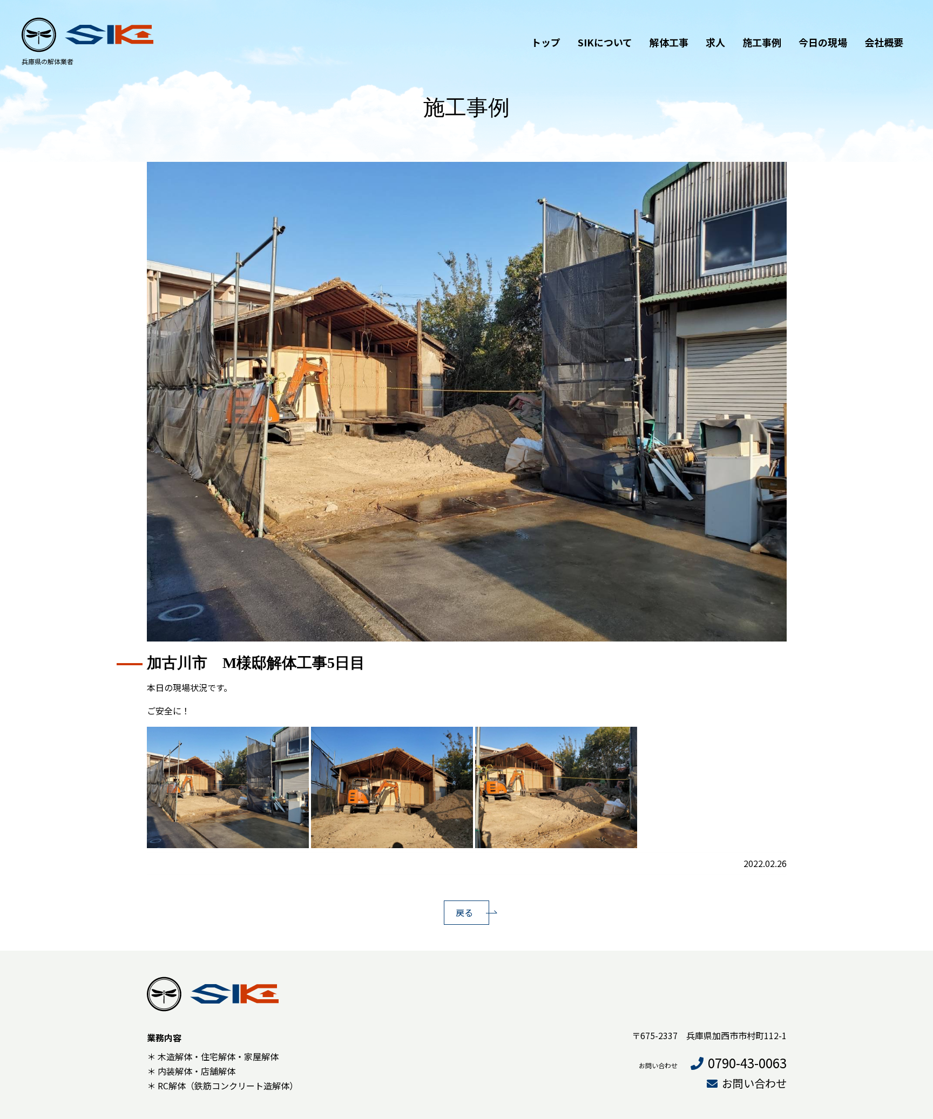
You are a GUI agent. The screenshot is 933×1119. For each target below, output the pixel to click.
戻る (464, 912)
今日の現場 (823, 42)
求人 (715, 42)
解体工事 (669, 42)
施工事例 (761, 42)
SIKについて (605, 42)
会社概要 (883, 42)
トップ (545, 42)
